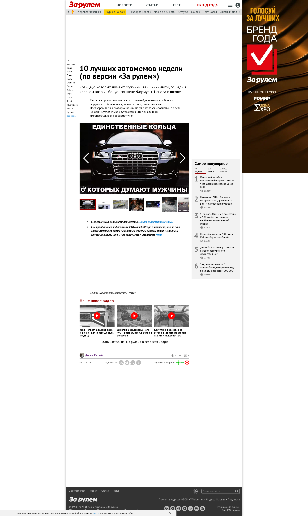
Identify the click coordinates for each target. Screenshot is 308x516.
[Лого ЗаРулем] (84, 4)
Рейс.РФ (226, 510)
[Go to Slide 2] (104, 204)
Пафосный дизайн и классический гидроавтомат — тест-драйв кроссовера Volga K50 (217, 182)
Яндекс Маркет (215, 499)
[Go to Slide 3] (120, 204)
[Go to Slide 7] (186, 205)
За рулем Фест (77, 490)
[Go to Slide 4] (137, 204)
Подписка (234, 499)
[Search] (237, 491)
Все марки (71, 116)
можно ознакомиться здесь (155, 222)
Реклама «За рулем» (228, 506)
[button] (170, 513)
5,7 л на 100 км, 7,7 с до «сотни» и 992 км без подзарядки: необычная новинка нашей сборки (218, 218)
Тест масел (210, 12)
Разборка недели (140, 12)
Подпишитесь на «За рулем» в (134, 341)
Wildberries (197, 499)
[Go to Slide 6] (169, 204)
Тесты (177, 5)
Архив (236, 510)
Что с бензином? (164, 12)
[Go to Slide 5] (153, 205)
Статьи (152, 5)
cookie (96, 513)
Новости (124, 5)
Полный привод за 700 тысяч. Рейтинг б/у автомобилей (216, 235)
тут (159, 234)
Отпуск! (183, 12)
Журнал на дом (115, 12)
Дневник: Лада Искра (233, 12)
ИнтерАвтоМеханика (88, 12)
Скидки (195, 12)
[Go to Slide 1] (88, 204)
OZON (184, 499)
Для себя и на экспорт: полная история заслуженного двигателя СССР (217, 250)
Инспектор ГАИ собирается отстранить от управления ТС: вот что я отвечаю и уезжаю (217, 200)
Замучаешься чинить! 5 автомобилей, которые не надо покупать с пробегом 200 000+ (217, 267)
